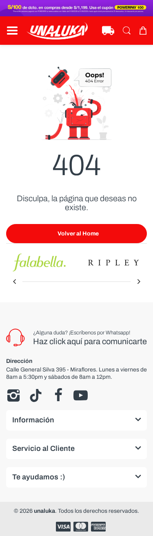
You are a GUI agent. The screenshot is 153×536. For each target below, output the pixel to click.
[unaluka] (57, 31)
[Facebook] (58, 395)
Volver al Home (78, 234)
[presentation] (14, 281)
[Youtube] (80, 395)
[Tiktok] (36, 395)
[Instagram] (13, 395)
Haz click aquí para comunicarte (90, 341)
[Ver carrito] (143, 30)
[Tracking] (108, 30)
